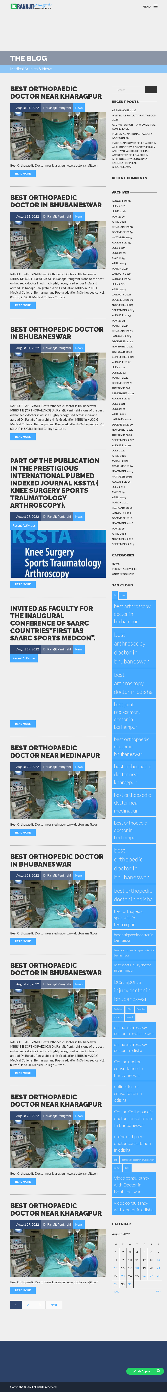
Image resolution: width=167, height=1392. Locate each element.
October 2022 (122, 351)
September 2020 (123, 440)
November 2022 (122, 346)
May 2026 (118, 216)
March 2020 (120, 460)
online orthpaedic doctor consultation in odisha (132, 1143)
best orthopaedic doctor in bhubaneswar (131, 746)
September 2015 (123, 544)
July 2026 (118, 206)
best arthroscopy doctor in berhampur (132, 613)
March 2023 (120, 325)
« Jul (116, 1291)
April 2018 (119, 533)
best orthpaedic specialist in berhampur (134, 952)
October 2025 (122, 237)
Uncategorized (123, 574)
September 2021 (123, 393)
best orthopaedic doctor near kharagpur (132, 774)
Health (130, 1017)
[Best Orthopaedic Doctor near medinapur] (58, 795)
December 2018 (122, 518)
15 (116, 1268)
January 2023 (121, 336)
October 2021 (122, 388)
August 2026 (121, 200)
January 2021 (121, 419)
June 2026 (119, 211)
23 (123, 1276)
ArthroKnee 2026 (124, 110)
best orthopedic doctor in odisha (133, 894)
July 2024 (119, 284)
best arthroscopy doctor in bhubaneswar (131, 648)
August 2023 (121, 315)
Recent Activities (124, 569)
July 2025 (118, 247)
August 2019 (121, 481)
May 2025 (118, 258)
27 (151, 1276)
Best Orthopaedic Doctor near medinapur (55, 751)
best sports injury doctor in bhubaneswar (132, 990)
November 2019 (122, 471)
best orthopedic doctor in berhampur (130, 830)
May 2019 (118, 492)
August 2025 (121, 242)
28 (158, 1276)
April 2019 (119, 497)
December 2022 (122, 341)
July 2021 (118, 403)
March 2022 (120, 377)
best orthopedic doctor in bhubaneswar (131, 864)
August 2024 (121, 279)
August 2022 (121, 362)
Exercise (141, 1009)
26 (144, 1276)
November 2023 (122, 304)
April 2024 (119, 289)
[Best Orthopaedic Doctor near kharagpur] (58, 136)
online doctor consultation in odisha (128, 1093)
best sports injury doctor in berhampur (132, 967)
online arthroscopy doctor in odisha (130, 1047)
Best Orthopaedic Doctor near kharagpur (56, 92)
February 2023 (122, 331)
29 (116, 1284)
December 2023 (122, 299)
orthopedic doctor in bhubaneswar (138, 1159)
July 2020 (118, 450)
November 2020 (122, 429)
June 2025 (119, 252)
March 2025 (120, 268)
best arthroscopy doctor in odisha (133, 683)
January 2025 (121, 273)
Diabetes (118, 1009)
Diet (129, 1009)
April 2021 (119, 414)
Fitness (118, 1017)
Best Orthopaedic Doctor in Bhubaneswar (56, 201)
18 (137, 1268)
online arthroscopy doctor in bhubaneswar (134, 1030)
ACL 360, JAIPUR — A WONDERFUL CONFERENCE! (133, 126)
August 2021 (121, 398)
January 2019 (121, 512)
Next (54, 1305)
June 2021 (118, 408)
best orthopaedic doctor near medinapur (132, 803)
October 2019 (122, 476)
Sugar (117, 1167)
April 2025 (119, 263)
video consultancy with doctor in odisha (133, 1206)
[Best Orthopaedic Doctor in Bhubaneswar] (58, 245)
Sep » (158, 1291)
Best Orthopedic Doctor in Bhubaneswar (56, 333)
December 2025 (122, 232)
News (116, 563)
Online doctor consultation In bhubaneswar (128, 1068)
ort (115, 1159)
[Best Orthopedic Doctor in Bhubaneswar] (58, 376)
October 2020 (122, 435)
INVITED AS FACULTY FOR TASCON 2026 (134, 117)
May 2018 (118, 528)
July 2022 (118, 367)
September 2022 (123, 356)
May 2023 (118, 320)
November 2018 (122, 523)
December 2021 (122, 383)
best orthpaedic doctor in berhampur (133, 937)
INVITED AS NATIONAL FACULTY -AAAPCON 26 (133, 135)
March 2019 (120, 502)
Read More (23, 173)
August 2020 (121, 445)
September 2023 (123, 310)
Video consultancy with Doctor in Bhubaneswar (131, 1184)
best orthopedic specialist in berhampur (128, 918)
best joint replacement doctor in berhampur (127, 715)
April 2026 (119, 221)
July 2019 (118, 487)
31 (130, 1284)
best (123, 595)
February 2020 (122, 466)
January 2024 (122, 294)
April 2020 (119, 455)
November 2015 (122, 539)
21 (158, 1268)
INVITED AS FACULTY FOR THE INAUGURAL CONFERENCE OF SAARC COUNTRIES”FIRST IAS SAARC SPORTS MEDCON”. (53, 623)
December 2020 (122, 424)
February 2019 (122, 507)
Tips (127, 1167)
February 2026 (122, 227)
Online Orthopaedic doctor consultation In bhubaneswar (133, 1118)
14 (158, 1260)
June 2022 (119, 372)
